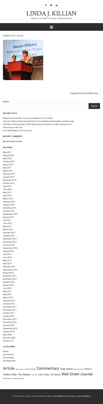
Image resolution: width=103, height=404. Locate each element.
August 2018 (8, 155)
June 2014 (7, 257)
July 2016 (7, 186)
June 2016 (7, 189)
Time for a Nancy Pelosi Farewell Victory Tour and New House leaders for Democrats (38, 121)
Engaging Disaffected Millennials (85, 93)
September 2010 (10, 328)
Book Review (8, 354)
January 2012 (9, 304)
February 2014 (9, 267)
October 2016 (8, 183)
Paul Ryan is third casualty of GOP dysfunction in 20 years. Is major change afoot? (37, 124)
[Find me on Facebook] (46, 5)
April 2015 (7, 226)
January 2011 (9, 316)
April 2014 (7, 263)
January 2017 (9, 177)
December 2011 (9, 307)
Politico (88, 369)
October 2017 (8, 161)
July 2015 (7, 220)
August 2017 (8, 165)
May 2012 (7, 291)
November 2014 (9, 242)
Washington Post (19, 378)
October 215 (8, 341)
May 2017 (7, 168)
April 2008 (7, 335)
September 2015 (10, 214)
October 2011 (8, 313)
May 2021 (7, 152)
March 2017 (8, 171)
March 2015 (8, 229)
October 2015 (8, 211)
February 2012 (9, 301)
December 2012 (9, 276)
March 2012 (8, 297)
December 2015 (9, 208)
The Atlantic (24, 374)
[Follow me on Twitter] (51, 5)
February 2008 (9, 338)
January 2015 (9, 236)
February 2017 (9, 174)
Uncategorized (9, 361)
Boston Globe (30, 369)
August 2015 (8, 217)
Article (5, 351)
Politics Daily (10, 374)
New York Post (78, 369)
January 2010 (9, 331)
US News (55, 374)
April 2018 (7, 158)
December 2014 (9, 239)
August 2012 (8, 285)
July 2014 (7, 254)
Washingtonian (7, 378)
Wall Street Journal (77, 374)
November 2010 (9, 322)
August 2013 (8, 273)
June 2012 (7, 288)
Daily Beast (66, 368)
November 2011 (9, 310)
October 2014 (8, 245)
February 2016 (9, 202)
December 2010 (9, 319)
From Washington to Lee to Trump (17, 130)
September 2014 (10, 248)
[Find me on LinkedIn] (56, 5)
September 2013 (10, 270)
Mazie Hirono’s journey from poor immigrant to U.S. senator (28, 118)
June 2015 (7, 223)
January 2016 (9, 205)
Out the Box (58, 396)
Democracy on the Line (12, 127)
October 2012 (8, 282)
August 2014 (8, 251)
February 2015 (9, 233)
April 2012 (7, 294)
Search (6, 102)
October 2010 (8, 325)
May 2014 (7, 260)
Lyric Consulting (84, 396)
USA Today (43, 374)
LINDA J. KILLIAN (51, 13)
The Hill (34, 375)
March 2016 (8, 199)
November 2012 (9, 279)
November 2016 (9, 180)
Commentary (8, 358)
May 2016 (7, 192)
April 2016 (7, 195)
